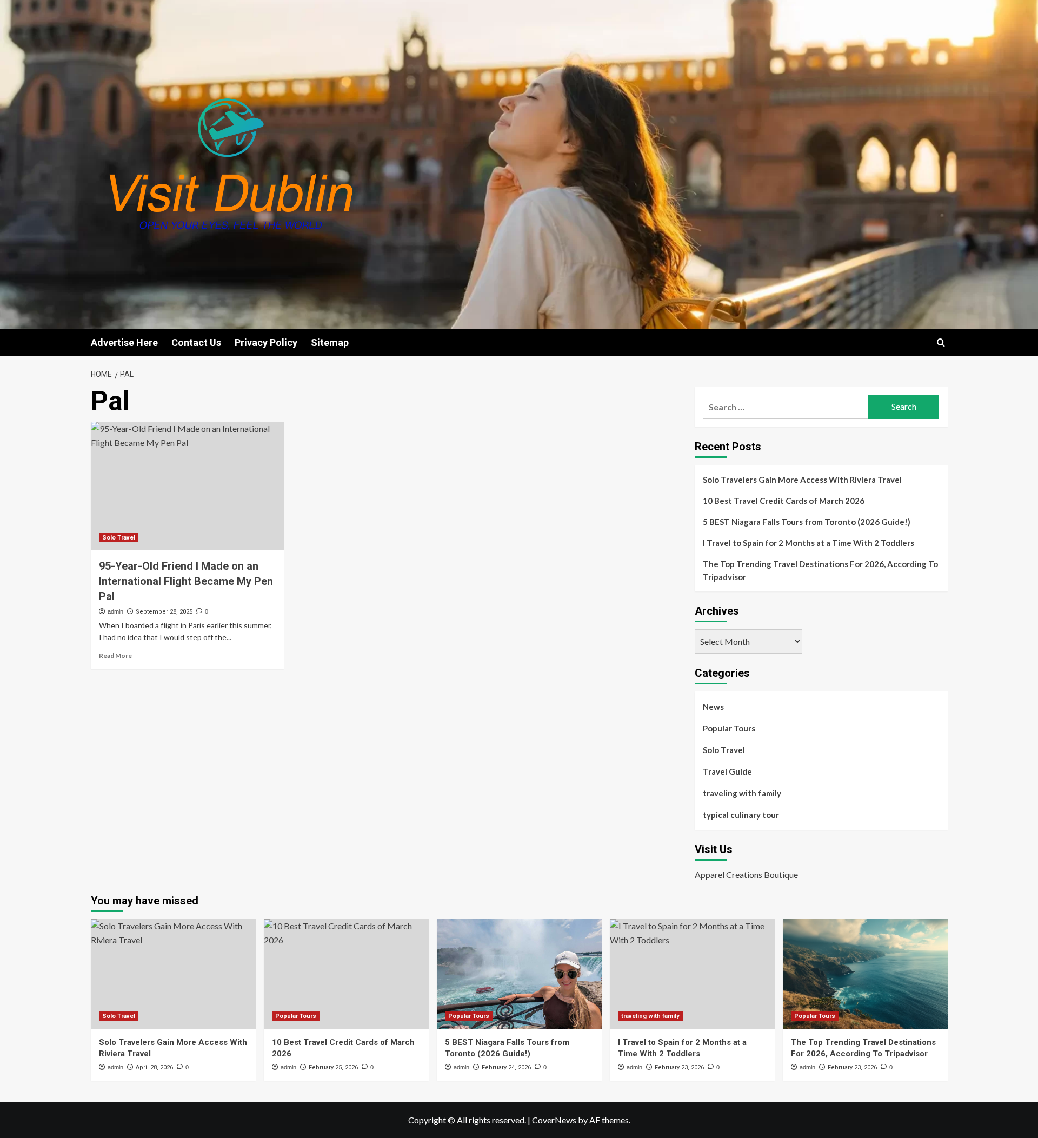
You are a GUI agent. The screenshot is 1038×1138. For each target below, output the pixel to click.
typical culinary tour (741, 815)
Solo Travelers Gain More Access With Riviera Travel (802, 479)
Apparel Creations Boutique (746, 874)
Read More (115, 655)
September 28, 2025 (164, 611)
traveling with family (742, 793)
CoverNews (554, 1120)
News (713, 706)
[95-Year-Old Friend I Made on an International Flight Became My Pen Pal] (187, 486)
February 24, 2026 (506, 1067)
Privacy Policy (266, 342)
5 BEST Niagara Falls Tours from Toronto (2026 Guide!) (806, 522)
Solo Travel (118, 537)
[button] (941, 342)
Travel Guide (727, 771)
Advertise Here (124, 342)
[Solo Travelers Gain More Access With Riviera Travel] (173, 974)
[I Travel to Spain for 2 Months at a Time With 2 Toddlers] (692, 974)
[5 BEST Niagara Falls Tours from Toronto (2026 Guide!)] (519, 974)
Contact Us (196, 342)
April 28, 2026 (154, 1067)
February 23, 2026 (679, 1067)
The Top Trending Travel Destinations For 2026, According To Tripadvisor (820, 570)
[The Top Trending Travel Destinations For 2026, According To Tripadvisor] (865, 974)
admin (115, 611)
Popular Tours (729, 728)
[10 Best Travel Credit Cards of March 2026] (346, 974)
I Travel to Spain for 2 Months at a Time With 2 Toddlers (808, 543)
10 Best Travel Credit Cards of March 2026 (783, 500)
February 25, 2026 (333, 1067)
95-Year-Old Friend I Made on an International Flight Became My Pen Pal (186, 581)
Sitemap (330, 342)
